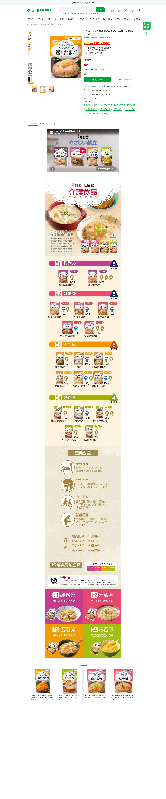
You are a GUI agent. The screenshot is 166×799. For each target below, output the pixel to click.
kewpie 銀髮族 (129, 109)
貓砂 (94, 13)
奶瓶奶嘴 (100, 13)
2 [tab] (55, 83)
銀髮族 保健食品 (91, 109)
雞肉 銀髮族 (131, 105)
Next (138, 685)
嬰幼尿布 (41, 19)
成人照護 (81, 19)
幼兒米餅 (89, 13)
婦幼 (49, 19)
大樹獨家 (74, 13)
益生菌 (79, 13)
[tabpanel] (55, 57)
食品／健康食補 (108, 19)
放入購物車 (99, 80)
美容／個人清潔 (93, 19)
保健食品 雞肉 (105, 105)
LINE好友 (91, 2)
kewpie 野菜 (103, 113)
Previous (28, 685)
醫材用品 (71, 19)
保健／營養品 (59, 19)
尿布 (68, 13)
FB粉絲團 (77, 2)
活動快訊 (126, 19)
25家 (109, 90)
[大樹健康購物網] (39, 10)
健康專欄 (137, 19)
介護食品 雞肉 (118, 105)
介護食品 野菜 (90, 113)
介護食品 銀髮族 (91, 105)
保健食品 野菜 (105, 109)
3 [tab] (58, 83)
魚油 (84, 13)
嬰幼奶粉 (31, 19)
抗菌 (64, 13)
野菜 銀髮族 (118, 109)
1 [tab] (52, 83)
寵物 (118, 19)
